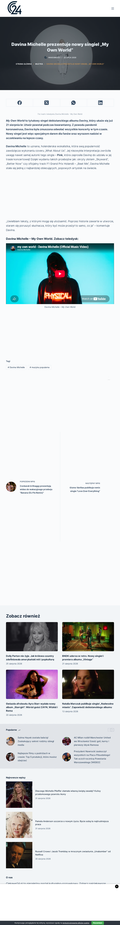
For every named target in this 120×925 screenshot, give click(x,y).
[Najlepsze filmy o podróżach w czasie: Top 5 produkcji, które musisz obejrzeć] (10, 757)
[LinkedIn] (100, 102)
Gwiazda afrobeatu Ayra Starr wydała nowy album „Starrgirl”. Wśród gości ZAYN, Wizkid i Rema (32, 707)
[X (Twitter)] (46, 102)
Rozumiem (97, 923)
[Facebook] (19, 102)
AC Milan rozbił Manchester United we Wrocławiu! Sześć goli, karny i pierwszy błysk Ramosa (92, 741)
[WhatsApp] (73, 102)
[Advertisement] (60, 194)
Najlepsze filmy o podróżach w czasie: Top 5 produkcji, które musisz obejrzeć (37, 757)
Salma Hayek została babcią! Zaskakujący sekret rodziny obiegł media (36, 741)
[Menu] (112, 8)
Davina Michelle (16, 367)
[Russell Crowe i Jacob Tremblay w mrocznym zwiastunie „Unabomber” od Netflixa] (19, 855)
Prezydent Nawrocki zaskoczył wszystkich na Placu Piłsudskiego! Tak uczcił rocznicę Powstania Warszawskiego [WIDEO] (92, 757)
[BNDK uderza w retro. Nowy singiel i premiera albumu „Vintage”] (88, 636)
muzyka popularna (39, 367)
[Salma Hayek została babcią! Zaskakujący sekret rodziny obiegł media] (10, 741)
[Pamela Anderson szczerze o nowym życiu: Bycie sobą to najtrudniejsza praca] (19, 825)
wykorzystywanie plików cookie (76, 923)
